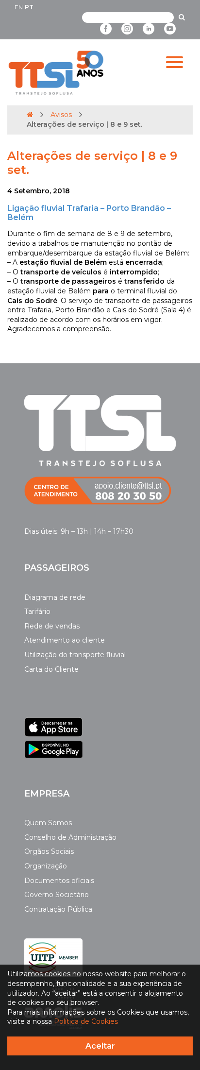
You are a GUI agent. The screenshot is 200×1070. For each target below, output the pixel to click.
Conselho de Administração (70, 837)
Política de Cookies (86, 1021)
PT (29, 7)
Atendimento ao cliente (64, 640)
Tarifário (37, 611)
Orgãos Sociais (49, 851)
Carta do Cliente (51, 669)
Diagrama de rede (54, 597)
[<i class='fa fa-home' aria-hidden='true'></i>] (30, 114)
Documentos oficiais (59, 880)
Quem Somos (48, 822)
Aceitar (100, 1046)
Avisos (61, 114)
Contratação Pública (58, 909)
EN (19, 7)
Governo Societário (56, 894)
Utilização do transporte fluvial (75, 654)
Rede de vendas (52, 626)
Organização (45, 866)
